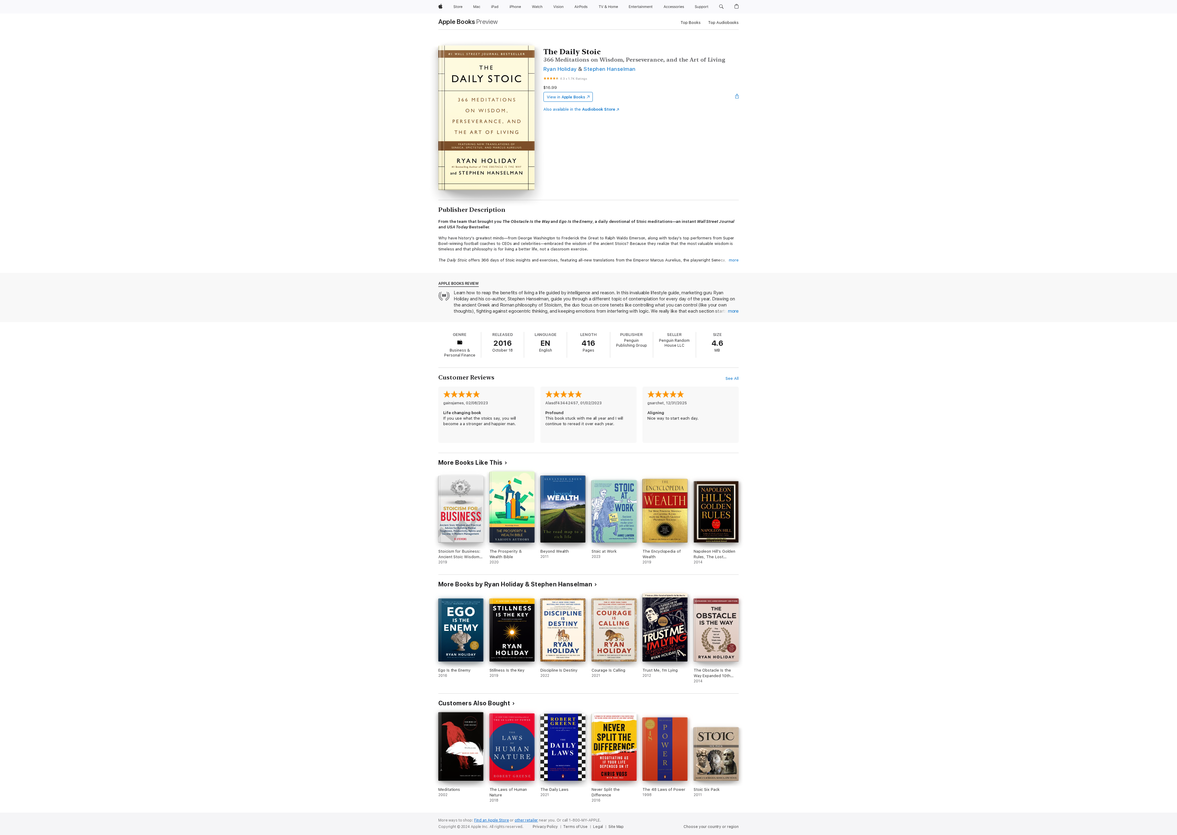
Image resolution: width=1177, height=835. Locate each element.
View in (566, 97)
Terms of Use (575, 827)
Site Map (616, 827)
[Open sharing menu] (737, 97)
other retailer (526, 820)
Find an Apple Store (491, 820)
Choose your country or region (711, 827)
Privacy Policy (545, 827)
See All (732, 378)
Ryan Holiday (560, 69)
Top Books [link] (690, 22)
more (734, 260)
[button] (721, 6)
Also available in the (579, 109)
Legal (598, 827)
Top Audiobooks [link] (723, 22)
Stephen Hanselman (609, 69)
